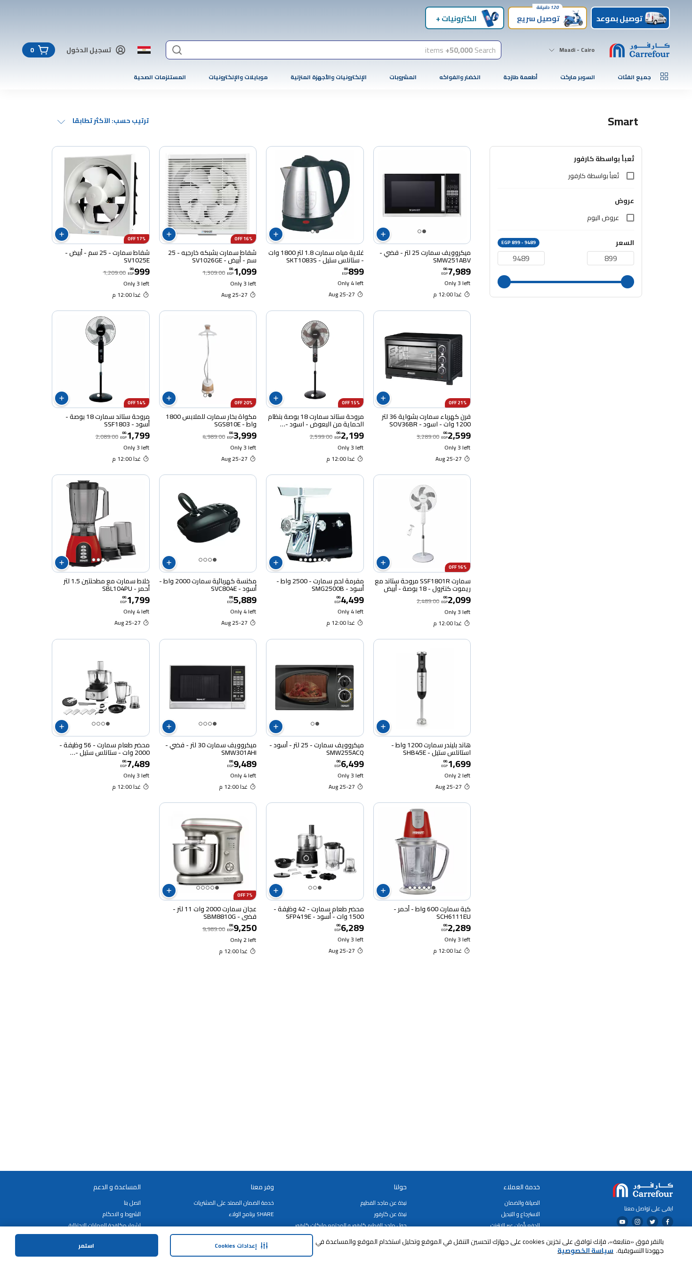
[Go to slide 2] (419, 231)
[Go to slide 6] (305, 560)
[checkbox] (630, 176)
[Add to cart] (383, 234)
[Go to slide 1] (424, 231)
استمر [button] (86, 1245)
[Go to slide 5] (310, 560)
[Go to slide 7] (301, 560)
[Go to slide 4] (315, 560)
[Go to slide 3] (320, 560)
